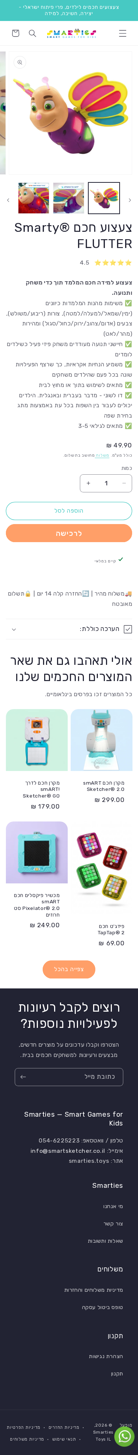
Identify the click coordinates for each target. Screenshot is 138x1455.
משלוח (102, 455)
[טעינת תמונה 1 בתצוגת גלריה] (104, 198)
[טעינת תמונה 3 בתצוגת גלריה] (33, 198)
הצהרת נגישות (106, 1356)
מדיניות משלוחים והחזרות (93, 1290)
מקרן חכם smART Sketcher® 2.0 (104, 786)
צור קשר (113, 1223)
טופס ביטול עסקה (102, 1307)
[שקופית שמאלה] (130, 200)
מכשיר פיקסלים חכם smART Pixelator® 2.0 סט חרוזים (37, 905)
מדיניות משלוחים (27, 1439)
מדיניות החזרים (64, 1427)
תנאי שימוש (64, 1439)
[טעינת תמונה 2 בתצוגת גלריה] (68, 198)
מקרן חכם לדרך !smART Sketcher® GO (41, 789)
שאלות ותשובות (105, 1241)
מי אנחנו (113, 1206)
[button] (122, 33)
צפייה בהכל (69, 969)
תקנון (117, 1373)
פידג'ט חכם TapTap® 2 (110, 929)
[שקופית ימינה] (8, 200)
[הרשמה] (23, 1077)
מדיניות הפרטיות (23, 1427)
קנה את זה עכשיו (69, 533)
